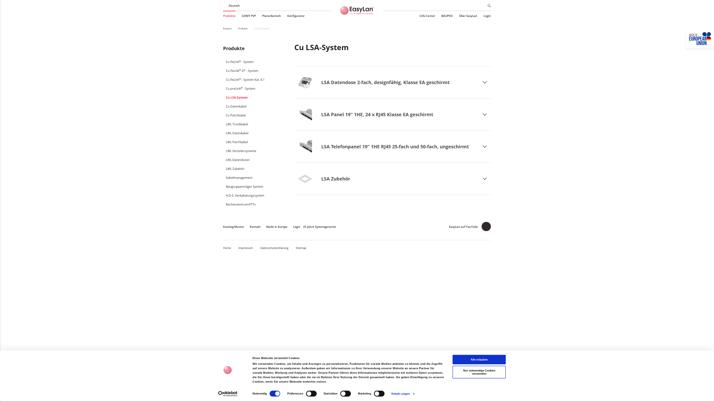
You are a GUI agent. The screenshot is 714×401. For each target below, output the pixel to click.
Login (487, 16)
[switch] (311, 394)
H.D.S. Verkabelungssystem (245, 195)
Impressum (245, 248)
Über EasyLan (468, 16)
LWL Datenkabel (237, 133)
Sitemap (301, 248)
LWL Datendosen (238, 160)
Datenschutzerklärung (274, 248)
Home (227, 248)
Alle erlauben (479, 359)
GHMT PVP (249, 16)
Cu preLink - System (240, 88)
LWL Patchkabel (237, 142)
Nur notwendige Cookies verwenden (479, 372)
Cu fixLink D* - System (242, 70)
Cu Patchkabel (236, 115)
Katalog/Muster (233, 227)
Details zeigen (400, 393)
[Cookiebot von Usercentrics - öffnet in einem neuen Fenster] (228, 394)
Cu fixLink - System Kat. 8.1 (245, 79)
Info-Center (427, 16)
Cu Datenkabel (236, 106)
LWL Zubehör (235, 169)
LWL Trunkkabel (237, 124)
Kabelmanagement (239, 178)
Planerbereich (271, 16)
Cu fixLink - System (240, 61)
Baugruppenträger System (244, 187)
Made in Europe (276, 227)
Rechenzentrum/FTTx (241, 204)
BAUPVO (447, 16)
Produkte (229, 16)
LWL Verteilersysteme (241, 151)
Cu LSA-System (237, 97)
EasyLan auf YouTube (463, 227)
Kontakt (255, 227)
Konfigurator (296, 16)
